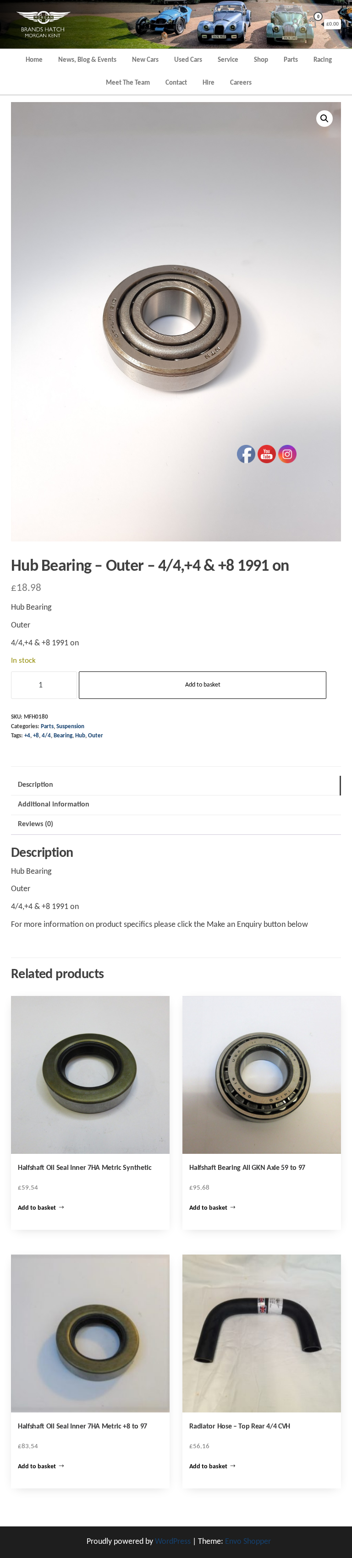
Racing (323, 60)
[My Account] (295, 24)
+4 (27, 736)
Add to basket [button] (37, 1208)
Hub (80, 736)
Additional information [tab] (53, 804)
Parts (291, 60)
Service (228, 60)
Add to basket (202, 685)
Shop (261, 60)
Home (34, 60)
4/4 (46, 736)
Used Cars (188, 60)
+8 (36, 736)
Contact (176, 83)
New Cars (145, 60)
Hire (208, 83)
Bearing (63, 736)
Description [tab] (35, 785)
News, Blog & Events (87, 60)
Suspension (70, 727)
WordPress (173, 1541)
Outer (95, 736)
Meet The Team (128, 83)
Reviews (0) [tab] (35, 824)
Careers (241, 83)
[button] (324, 118)
